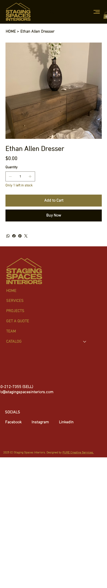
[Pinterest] (19, 235)
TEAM (11, 331)
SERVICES (15, 300)
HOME (11, 290)
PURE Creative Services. (78, 452)
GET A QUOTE (17, 321)
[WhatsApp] (7, 235)
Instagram (40, 422)
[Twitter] (25, 235)
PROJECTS (15, 311)
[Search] (52, 12)
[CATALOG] (85, 342)
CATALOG (14, 341)
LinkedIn (66, 422)
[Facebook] (13, 235)
